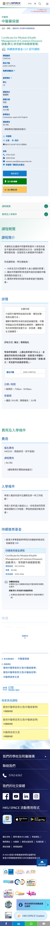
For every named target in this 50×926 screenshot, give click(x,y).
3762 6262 (15, 775)
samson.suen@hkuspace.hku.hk (18, 161)
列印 (16, 140)
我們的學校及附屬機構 (19, 756)
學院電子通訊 (13, 688)
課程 (8, 28)
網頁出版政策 (27, 842)
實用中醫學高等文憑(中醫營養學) (19, 668)
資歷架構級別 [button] (8, 71)
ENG (30, 4)
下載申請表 (21, 628)
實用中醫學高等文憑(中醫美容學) (19, 672)
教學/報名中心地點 (21, 837)
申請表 (8, 136)
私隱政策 (40, 842)
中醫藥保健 (10, 21)
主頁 (3, 28)
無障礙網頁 (18, 847)
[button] (39, 3)
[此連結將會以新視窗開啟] (21, 819)
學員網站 (35, 837)
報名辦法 (15, 173)
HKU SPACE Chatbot (33, 915)
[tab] (25, 229)
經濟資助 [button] (6, 78)
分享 (7, 140)
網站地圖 (6, 847)
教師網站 (6, 842)
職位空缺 (6, 837)
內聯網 (16, 842)
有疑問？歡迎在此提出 (14, 165)
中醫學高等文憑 (11, 677)
